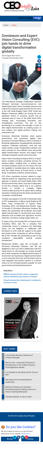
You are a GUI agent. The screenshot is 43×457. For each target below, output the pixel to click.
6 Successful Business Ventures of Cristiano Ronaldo (19, 356)
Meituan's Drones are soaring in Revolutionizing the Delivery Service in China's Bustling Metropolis (20, 389)
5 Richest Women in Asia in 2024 (18, 397)
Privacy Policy (19, 423)
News (14, 25)
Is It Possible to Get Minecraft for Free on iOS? (21, 373)
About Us (21, 430)
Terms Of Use (31, 423)
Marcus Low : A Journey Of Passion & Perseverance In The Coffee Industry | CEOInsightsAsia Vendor (20, 364)
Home (6, 25)
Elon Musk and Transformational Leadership (18, 380)
